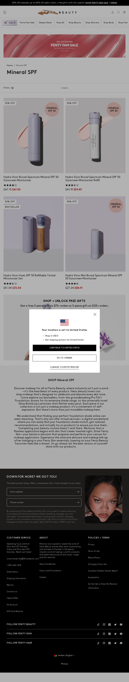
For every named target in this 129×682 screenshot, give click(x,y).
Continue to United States (65, 348)
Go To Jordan (64, 358)
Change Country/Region (64, 367)
